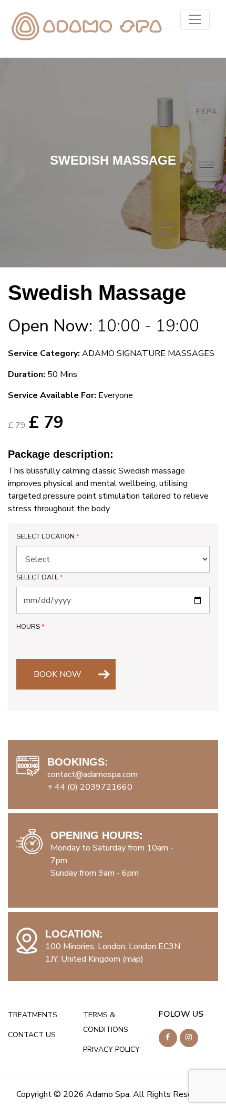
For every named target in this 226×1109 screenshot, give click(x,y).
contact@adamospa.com (92, 774)
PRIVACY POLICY (111, 1049)
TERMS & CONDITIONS (105, 1022)
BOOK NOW (57, 674)
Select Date (39, 577)
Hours (30, 626)
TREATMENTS (32, 1015)
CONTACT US (32, 1035)
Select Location (47, 536)
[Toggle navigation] (195, 19)
